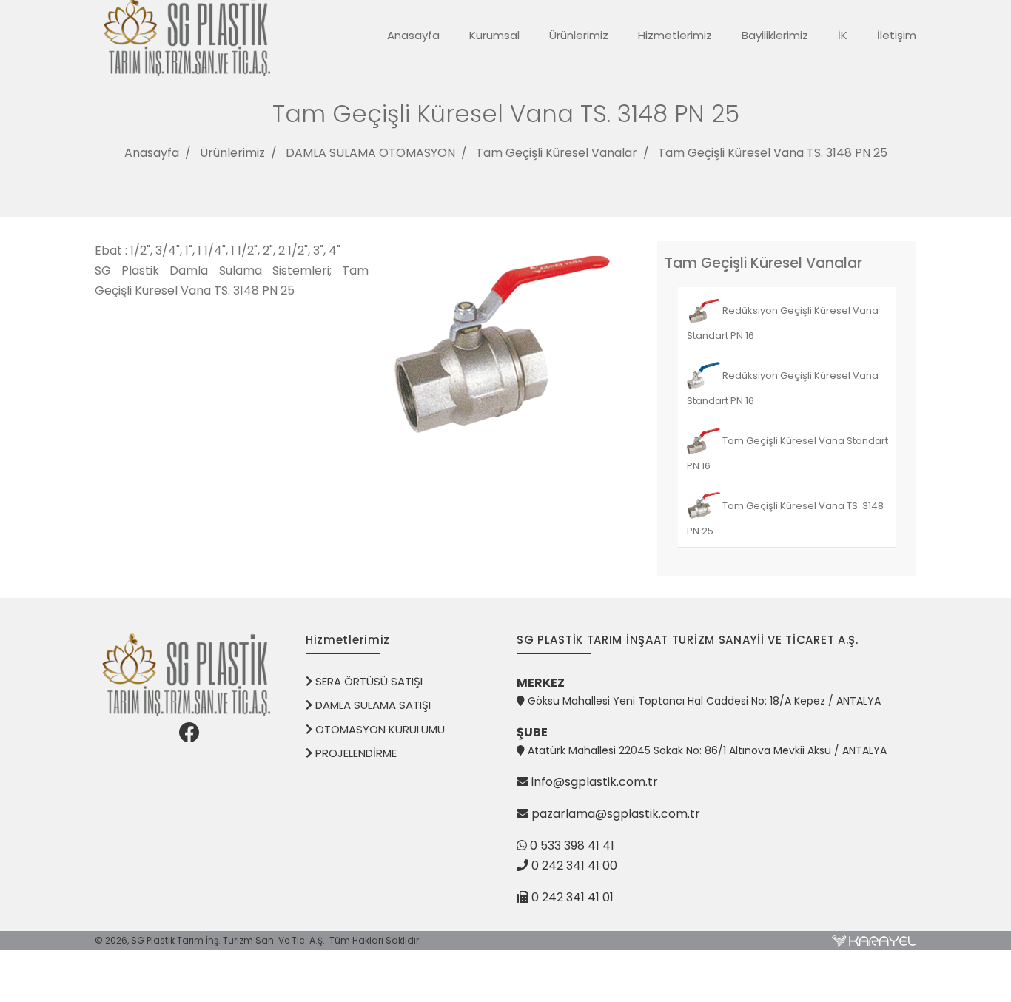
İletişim (896, 35)
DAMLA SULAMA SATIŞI (371, 705)
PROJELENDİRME (354, 753)
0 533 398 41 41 (570, 845)
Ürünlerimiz (578, 35)
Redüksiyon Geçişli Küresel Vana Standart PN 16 (783, 323)
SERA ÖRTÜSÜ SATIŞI (367, 681)
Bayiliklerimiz (775, 35)
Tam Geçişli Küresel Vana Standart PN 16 (787, 453)
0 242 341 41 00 (574, 865)
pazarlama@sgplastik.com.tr (615, 813)
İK (842, 35)
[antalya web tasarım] (874, 940)
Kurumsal (494, 35)
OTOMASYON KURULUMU (378, 729)
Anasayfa (413, 35)
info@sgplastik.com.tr (594, 781)
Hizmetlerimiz (675, 35)
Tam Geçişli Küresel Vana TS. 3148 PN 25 (772, 152)
